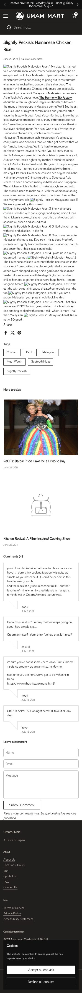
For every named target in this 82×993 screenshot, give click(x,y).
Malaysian (48, 352)
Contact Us (10, 887)
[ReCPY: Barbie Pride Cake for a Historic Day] (41, 427)
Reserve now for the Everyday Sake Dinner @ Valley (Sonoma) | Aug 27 (41, 4)
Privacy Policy (12, 913)
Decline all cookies (41, 982)
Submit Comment (22, 805)
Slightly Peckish (17, 371)
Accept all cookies (41, 970)
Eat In (29, 352)
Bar (5, 870)
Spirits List (10, 876)
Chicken (12, 352)
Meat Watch (14, 361)
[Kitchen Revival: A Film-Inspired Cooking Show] (41, 505)
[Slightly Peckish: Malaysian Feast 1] (26, 66)
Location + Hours (14, 865)
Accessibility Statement (18, 919)
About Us (9, 859)
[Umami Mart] (40, 16)
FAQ (6, 882)
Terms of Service (14, 908)
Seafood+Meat (40, 361)
